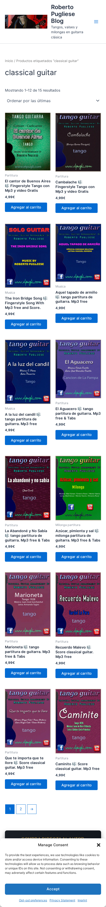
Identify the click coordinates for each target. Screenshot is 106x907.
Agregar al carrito (26, 207)
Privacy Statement (62, 900)
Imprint (82, 900)
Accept (53, 889)
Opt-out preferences (33, 900)
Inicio (9, 61)
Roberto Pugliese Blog (63, 14)
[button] (98, 845)
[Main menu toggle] (96, 22)
